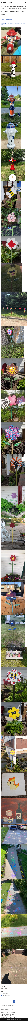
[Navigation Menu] (25, 2)
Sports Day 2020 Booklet (6, 19)
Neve (8, 1019)
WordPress (18, 1019)
